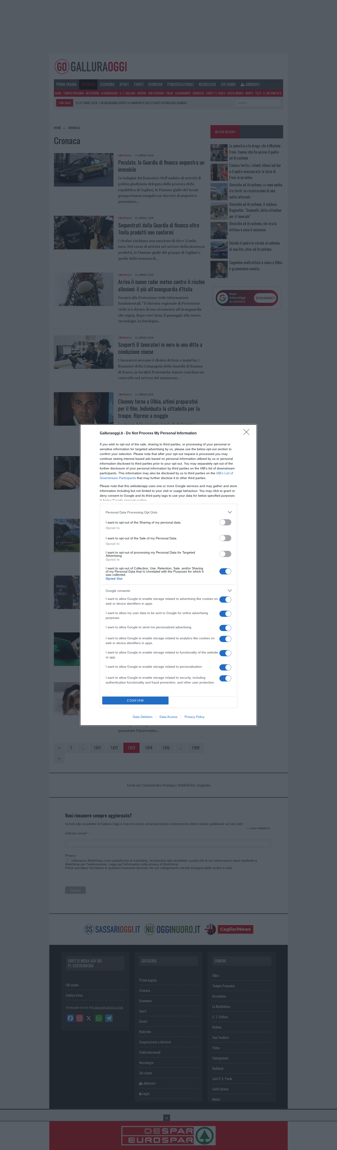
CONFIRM (135, 700)
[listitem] (168, 512)
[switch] (225, 522)
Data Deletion (142, 717)
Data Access (168, 717)
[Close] (247, 433)
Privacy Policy (194, 717)
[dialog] (168, 575)
